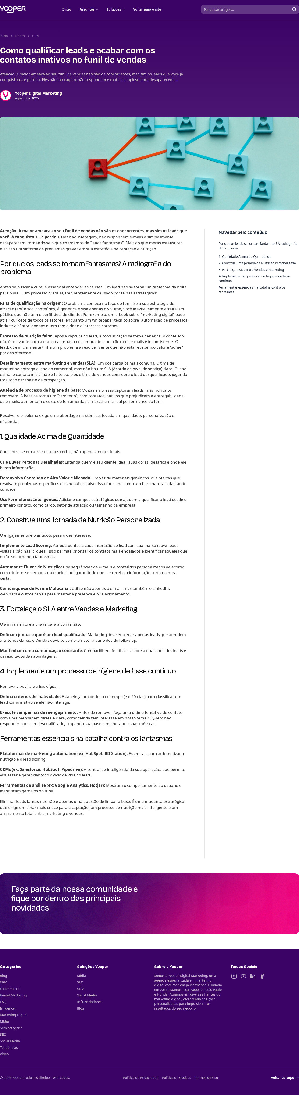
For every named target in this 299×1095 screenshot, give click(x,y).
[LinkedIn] (253, 976)
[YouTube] (243, 976)
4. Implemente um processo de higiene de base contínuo (254, 278)
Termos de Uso (206, 1077)
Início (66, 9)
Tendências (9, 1047)
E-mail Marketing (13, 995)
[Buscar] (294, 9)
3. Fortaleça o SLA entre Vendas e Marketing (251, 269)
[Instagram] (234, 976)
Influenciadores (89, 1001)
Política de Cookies (176, 1077)
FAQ (3, 1001)
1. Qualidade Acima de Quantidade (245, 256)
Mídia (4, 1021)
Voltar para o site (147, 9)
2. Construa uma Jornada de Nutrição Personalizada (257, 263)
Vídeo (4, 1054)
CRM (35, 36)
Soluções (114, 9)
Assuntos (87, 9)
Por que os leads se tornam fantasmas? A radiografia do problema (258, 245)
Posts (20, 36)
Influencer (8, 1008)
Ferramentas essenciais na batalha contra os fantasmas (252, 289)
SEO (3, 1034)
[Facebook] (262, 976)
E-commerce (9, 988)
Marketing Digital (13, 1015)
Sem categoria (11, 1028)
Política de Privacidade (140, 1077)
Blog (3, 975)
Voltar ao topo (282, 1077)
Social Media (10, 1041)
